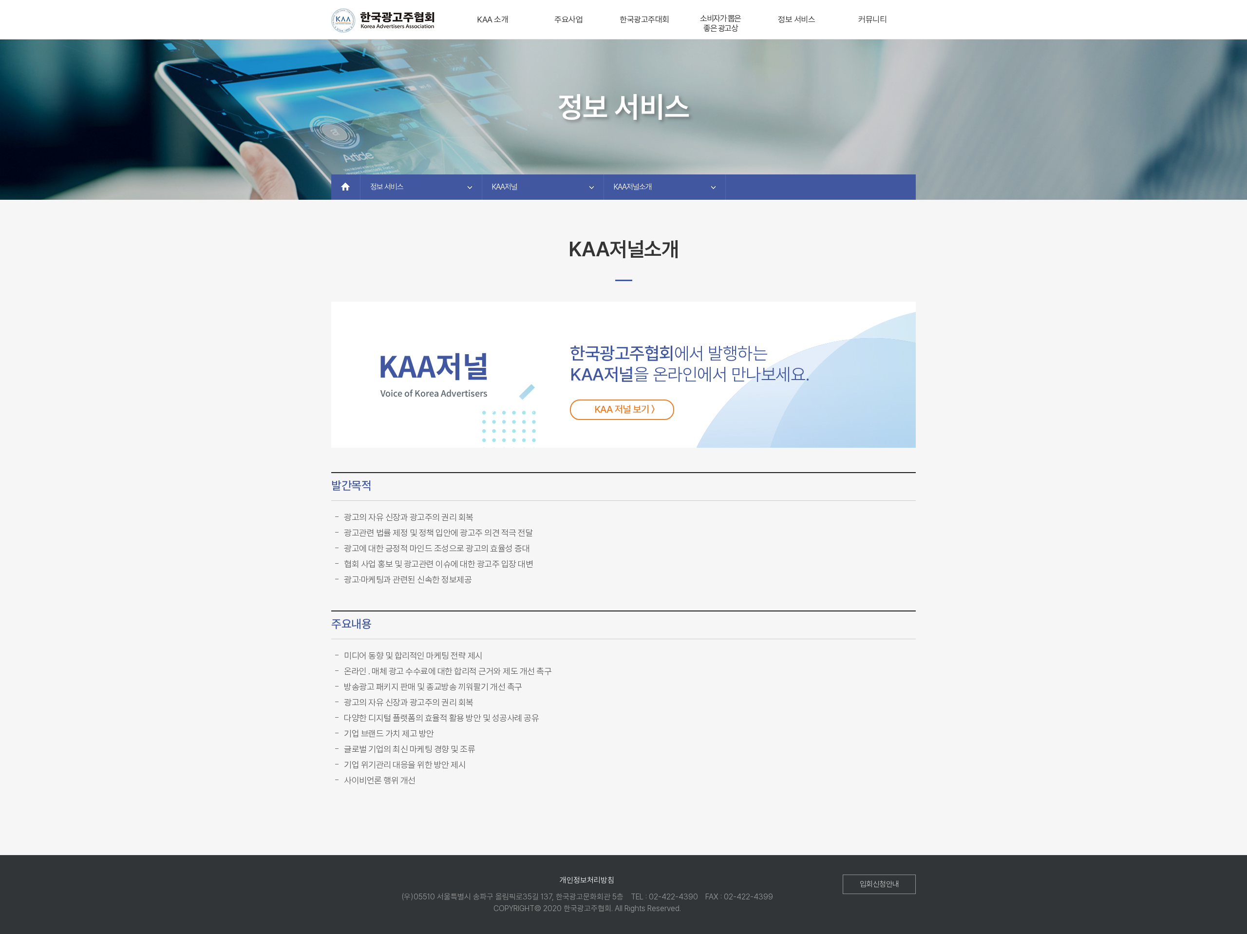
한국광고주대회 (644, 19)
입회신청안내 (879, 884)
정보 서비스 (796, 19)
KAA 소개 (492, 19)
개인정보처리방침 (587, 880)
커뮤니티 (872, 19)
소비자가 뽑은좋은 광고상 (720, 23)
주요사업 (568, 19)
